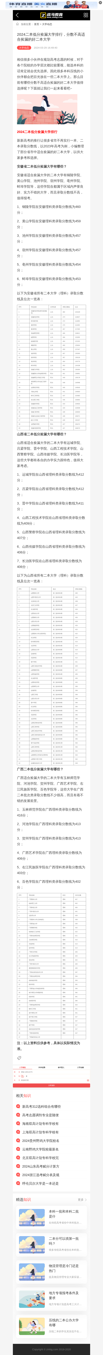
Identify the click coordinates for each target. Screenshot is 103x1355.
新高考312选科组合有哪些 (41, 1106)
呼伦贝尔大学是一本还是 (40, 1183)
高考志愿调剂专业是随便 (40, 1115)
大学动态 (47, 24)
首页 (36, 24)
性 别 (17, 1076)
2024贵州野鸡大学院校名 (40, 1141)
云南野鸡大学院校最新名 (40, 1149)
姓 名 (17, 1072)
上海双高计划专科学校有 (40, 1132)
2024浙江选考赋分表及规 (40, 1175)
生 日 (17, 1080)
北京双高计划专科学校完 (40, 1158)
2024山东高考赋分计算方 (40, 1166)
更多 (81, 1199)
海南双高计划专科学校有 (40, 1123)
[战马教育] (51, 15)
